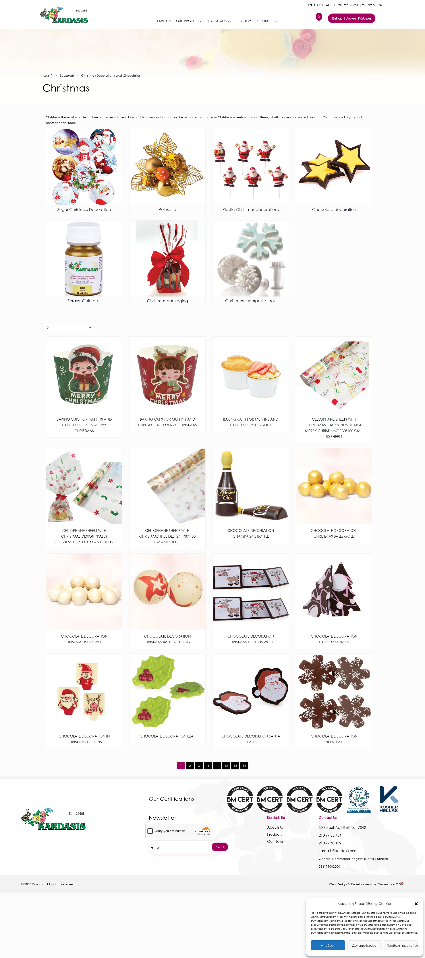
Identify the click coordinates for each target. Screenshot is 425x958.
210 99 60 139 (372, 5)
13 (235, 765)
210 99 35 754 (348, 5)
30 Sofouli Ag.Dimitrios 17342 (342, 827)
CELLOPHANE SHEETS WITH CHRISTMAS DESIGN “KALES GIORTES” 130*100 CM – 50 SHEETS (84, 536)
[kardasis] (319, 17)
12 (226, 765)
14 (244, 765)
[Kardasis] (62, 14)
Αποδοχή (328, 945)
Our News (275, 841)
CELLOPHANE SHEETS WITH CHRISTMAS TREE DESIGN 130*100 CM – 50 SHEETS (167, 536)
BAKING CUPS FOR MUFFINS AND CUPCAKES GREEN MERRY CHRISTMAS (84, 425)
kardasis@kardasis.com (338, 850)
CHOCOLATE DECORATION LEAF (167, 736)
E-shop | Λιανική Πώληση (351, 18)
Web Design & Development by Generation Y (364, 884)
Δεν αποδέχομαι (364, 945)
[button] (416, 903)
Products (274, 834)
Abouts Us (275, 827)
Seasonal (67, 75)
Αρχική (47, 75)
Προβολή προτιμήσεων (402, 945)
